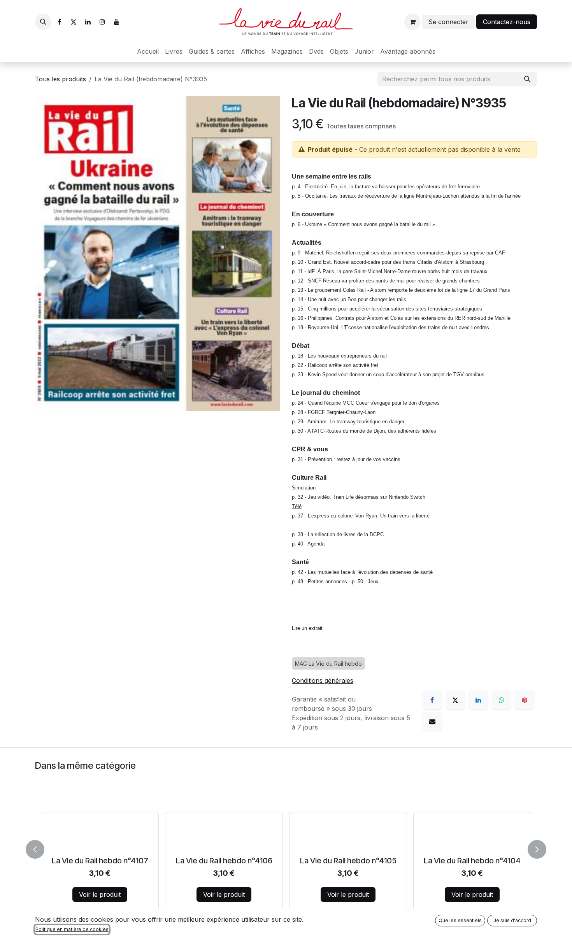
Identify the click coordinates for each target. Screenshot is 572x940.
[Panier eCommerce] (412, 22)
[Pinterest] (524, 700)
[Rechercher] (527, 79)
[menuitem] (148, 51)
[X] (73, 22)
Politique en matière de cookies (72, 929)
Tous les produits (60, 79)
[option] (286, 848)
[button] (43, 22)
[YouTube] (117, 22)
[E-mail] (432, 721)
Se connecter (448, 22)
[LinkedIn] (88, 22)
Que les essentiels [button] (460, 920)
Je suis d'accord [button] (512, 920)
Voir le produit (100, 894)
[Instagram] (102, 22)
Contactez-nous (506, 22)
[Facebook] (59, 22)
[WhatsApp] (501, 700)
